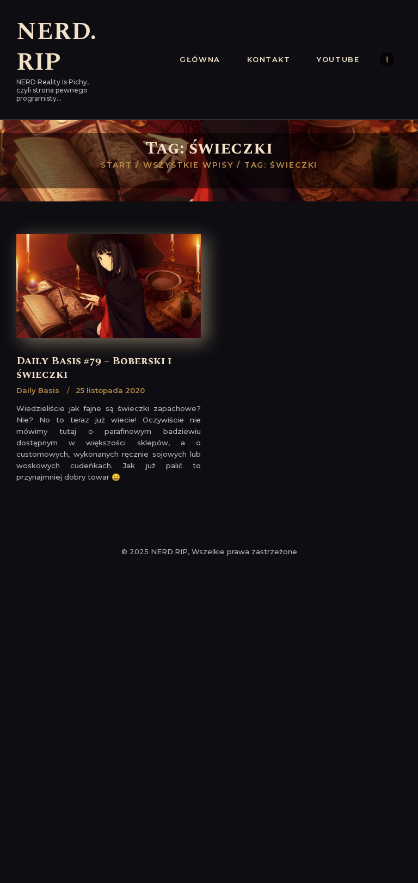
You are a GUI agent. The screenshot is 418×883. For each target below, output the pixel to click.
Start (117, 165)
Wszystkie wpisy (188, 165)
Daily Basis (37, 390)
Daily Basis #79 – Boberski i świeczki (93, 368)
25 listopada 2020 (110, 390)
